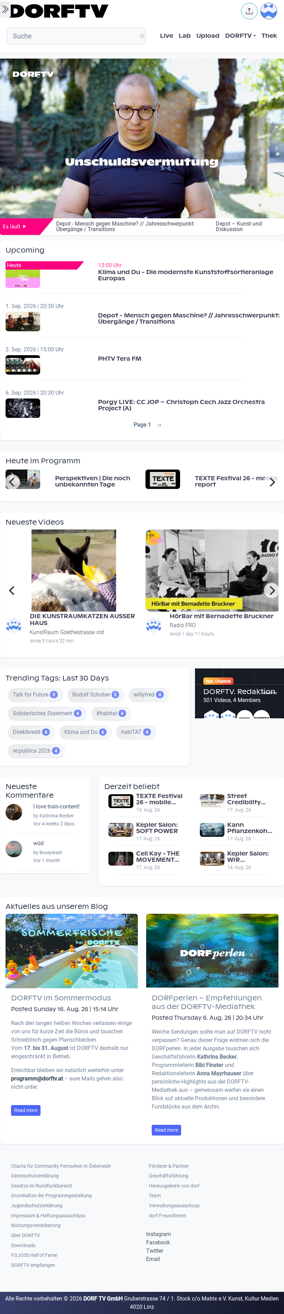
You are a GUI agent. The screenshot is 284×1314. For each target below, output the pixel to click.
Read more (25, 1110)
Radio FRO (183, 625)
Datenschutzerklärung (35, 1176)
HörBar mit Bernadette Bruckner (222, 616)
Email (153, 1259)
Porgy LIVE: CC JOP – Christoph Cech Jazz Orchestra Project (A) (181, 405)
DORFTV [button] (238, 36)
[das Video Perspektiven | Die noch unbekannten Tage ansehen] (23, 478)
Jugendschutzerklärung (36, 1206)
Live (166, 36)
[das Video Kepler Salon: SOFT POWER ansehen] (120, 829)
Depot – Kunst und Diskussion (239, 226)
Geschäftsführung (168, 1176)
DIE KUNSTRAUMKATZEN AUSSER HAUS (82, 620)
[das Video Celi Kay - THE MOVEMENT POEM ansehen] (120, 858)
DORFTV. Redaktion (239, 691)
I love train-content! (56, 806)
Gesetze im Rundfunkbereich (41, 1186)
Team (155, 1196)
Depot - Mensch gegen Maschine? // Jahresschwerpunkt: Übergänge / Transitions (189, 318)
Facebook (158, 1242)
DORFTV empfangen (33, 1265)
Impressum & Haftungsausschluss (48, 1216)
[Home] (120, 11)
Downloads (23, 1246)
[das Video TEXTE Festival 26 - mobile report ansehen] (162, 478)
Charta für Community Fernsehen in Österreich (61, 1166)
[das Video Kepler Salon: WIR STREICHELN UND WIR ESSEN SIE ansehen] (212, 858)
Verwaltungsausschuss (174, 1206)
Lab (185, 36)
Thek (269, 36)
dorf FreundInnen (167, 1216)
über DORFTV (25, 1235)
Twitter (154, 1250)
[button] (249, 11)
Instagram (158, 1234)
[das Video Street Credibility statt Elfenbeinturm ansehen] (212, 800)
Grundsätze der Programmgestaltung (51, 1196)
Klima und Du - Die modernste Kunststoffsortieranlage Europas (185, 275)
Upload (208, 36)
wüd (38, 843)
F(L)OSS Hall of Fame (34, 1255)
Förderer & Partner (169, 1166)
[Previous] (12, 482)
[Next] (271, 482)
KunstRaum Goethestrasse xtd (67, 632)
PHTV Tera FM (119, 358)
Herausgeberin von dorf (174, 1186)
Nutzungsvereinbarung (36, 1225)
